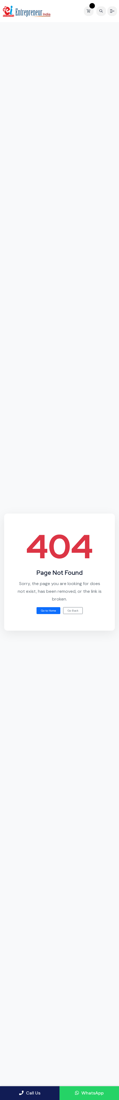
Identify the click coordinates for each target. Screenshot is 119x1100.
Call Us (32, 1093)
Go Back (73, 610)
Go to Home (48, 610)
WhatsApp (92, 1093)
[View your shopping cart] (90, 11)
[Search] (101, 11)
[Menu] (112, 11)
